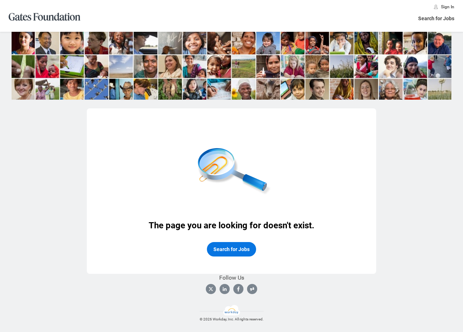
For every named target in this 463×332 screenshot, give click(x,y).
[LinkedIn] (225, 289)
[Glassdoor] (252, 289)
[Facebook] (238, 289)
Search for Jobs (436, 18)
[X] (211, 289)
